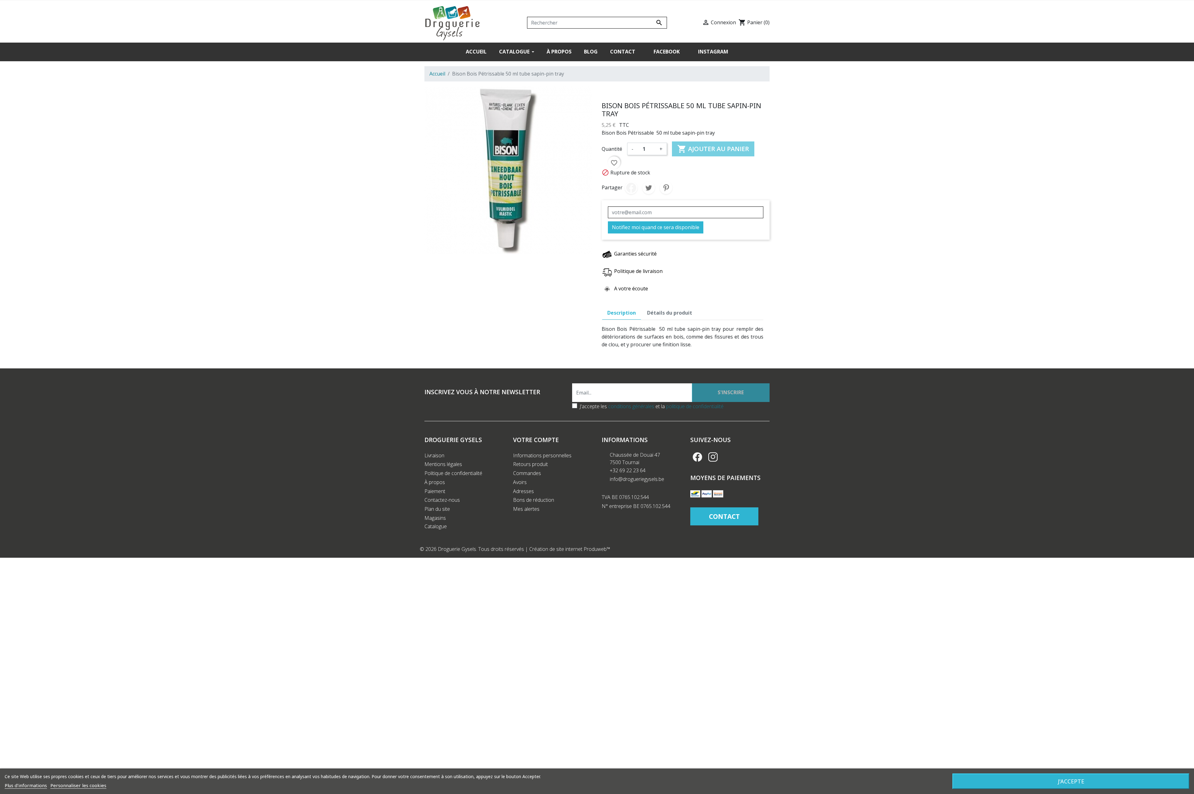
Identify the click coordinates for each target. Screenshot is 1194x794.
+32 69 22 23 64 (628, 470)
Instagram (713, 457)
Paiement (434, 491)
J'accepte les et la (652, 406)
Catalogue (435, 526)
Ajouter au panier (713, 149)
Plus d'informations (26, 785)
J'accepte (1071, 781)
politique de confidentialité (695, 406)
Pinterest (666, 188)
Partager (631, 188)
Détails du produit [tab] (669, 312)
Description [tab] (621, 312)
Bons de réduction (533, 499)
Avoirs (520, 482)
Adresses (523, 491)
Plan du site (437, 508)
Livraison (434, 455)
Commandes (527, 473)
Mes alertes (526, 508)
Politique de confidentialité (453, 473)
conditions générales (631, 406)
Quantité (612, 148)
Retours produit (530, 464)
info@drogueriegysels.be (637, 479)
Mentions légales (443, 464)
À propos (434, 482)
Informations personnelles (542, 455)
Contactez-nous (442, 499)
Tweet (648, 188)
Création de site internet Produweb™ (569, 549)
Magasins (435, 518)
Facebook (697, 457)
